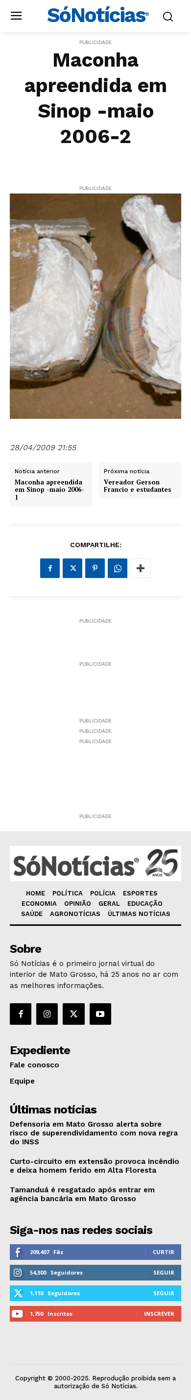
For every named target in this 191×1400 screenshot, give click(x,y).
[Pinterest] (95, 568)
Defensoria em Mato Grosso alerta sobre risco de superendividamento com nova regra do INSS (94, 1133)
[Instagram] (47, 1014)
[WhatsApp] (117, 568)
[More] (140, 568)
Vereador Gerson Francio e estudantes (137, 486)
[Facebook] (50, 568)
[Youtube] (100, 1014)
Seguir (163, 1272)
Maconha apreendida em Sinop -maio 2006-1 (49, 490)
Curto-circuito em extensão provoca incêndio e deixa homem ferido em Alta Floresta (94, 1166)
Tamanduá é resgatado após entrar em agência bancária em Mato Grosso (82, 1194)
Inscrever (159, 1313)
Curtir (163, 1251)
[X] (72, 568)
